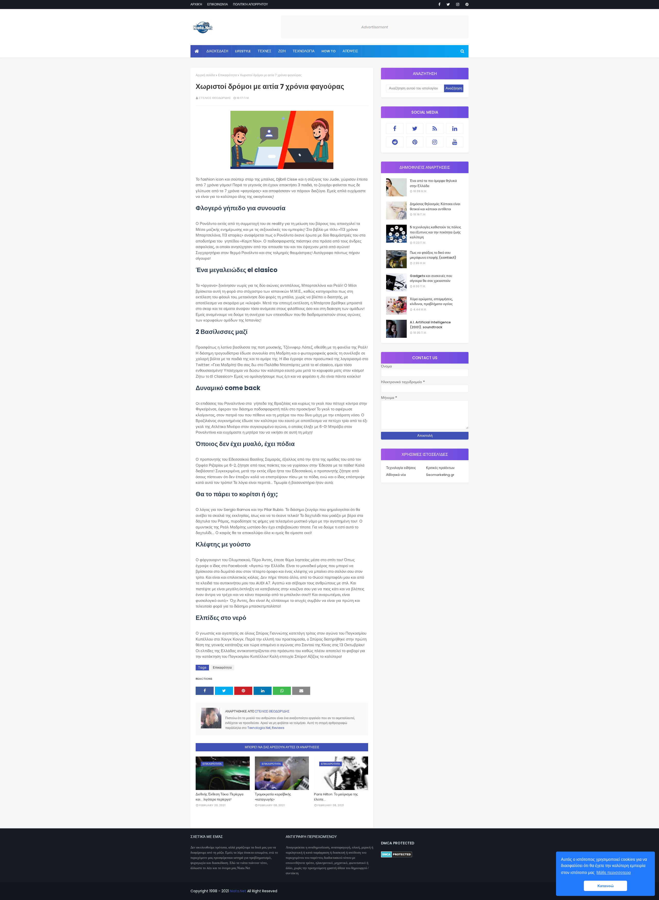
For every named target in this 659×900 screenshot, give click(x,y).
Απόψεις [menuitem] (350, 51)
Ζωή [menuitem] (282, 51)
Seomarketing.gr (440, 474)
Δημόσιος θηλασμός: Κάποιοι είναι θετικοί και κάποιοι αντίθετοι (435, 206)
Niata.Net (238, 891)
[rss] (435, 128)
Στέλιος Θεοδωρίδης (215, 98)
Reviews (278, 728)
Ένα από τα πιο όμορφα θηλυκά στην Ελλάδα (433, 183)
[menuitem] (196, 51)
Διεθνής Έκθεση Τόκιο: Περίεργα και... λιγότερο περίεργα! (220, 797)
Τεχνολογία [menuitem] (304, 51)
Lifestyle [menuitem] (243, 51)
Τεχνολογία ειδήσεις (401, 467)
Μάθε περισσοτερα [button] (613, 872)
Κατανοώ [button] (605, 886)
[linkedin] (455, 128)
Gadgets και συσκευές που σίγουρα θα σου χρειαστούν (431, 278)
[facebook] (439, 4)
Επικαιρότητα (227, 75)
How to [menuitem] (329, 51)
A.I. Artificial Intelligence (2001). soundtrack (430, 325)
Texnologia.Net (259, 728)
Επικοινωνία (217, 4)
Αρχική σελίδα (205, 75)
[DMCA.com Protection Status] (396, 856)
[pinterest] (466, 4)
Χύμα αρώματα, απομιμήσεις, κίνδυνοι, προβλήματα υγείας (431, 302)
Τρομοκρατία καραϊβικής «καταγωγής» (273, 797)
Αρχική (196, 4)
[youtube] (455, 142)
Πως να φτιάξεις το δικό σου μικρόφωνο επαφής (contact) (433, 255)
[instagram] (457, 4)
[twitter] (448, 4)
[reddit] (395, 142)
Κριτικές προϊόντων (440, 467)
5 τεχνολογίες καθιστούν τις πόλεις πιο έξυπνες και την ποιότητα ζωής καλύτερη (435, 232)
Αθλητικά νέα (396, 474)
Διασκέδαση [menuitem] (217, 51)
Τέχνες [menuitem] (264, 51)
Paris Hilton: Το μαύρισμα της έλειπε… (336, 797)
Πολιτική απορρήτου (250, 4)
